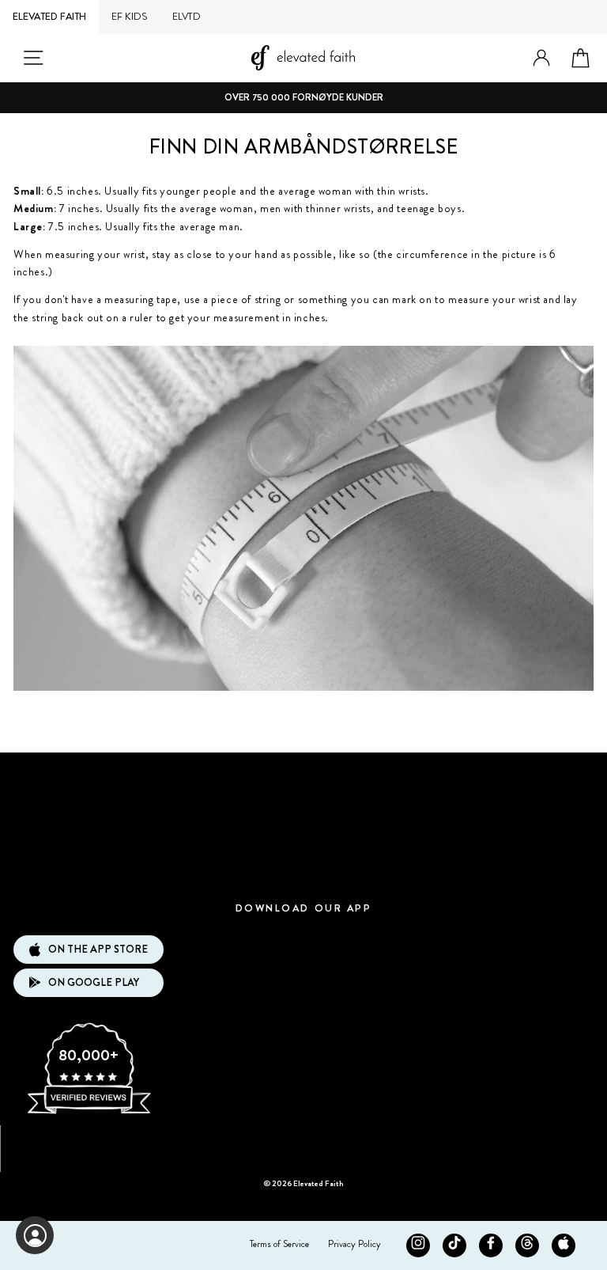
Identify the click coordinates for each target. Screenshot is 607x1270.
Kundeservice (303, 823)
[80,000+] (88, 1112)
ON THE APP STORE (98, 949)
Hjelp (303, 871)
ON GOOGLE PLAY (93, 982)
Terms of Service (279, 1244)
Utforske (303, 777)
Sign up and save (304, 1143)
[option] (303, 97)
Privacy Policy (354, 1244)
